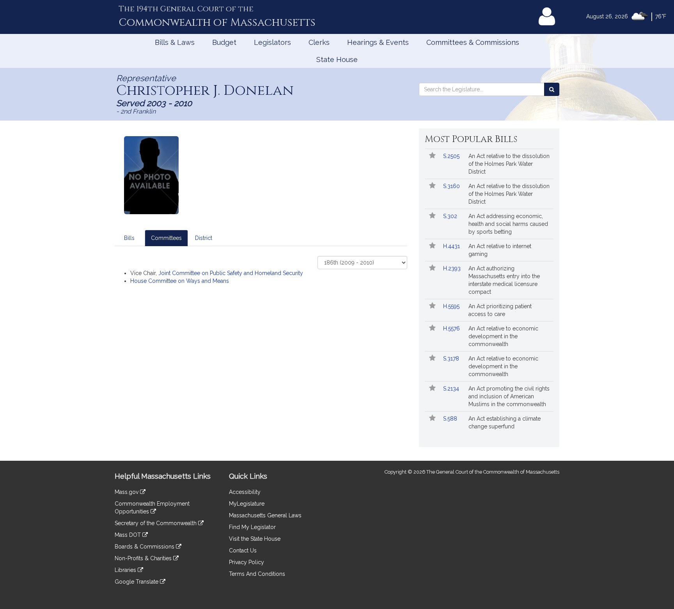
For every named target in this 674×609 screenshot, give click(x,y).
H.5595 (452, 306)
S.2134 (452, 388)
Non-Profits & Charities (144, 558)
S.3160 (452, 186)
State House (337, 59)
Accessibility (245, 492)
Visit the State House (254, 539)
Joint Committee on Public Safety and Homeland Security (230, 273)
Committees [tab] (166, 238)
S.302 (451, 216)
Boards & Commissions (145, 546)
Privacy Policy (246, 562)
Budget (224, 42)
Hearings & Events (378, 42)
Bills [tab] (129, 238)
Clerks (319, 42)
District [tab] (203, 238)
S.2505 (452, 156)
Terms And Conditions (257, 574)
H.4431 (452, 246)
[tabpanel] (261, 270)
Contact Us (243, 550)
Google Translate (137, 582)
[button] (432, 156)
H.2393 (452, 268)
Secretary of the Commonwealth (156, 523)
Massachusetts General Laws (265, 515)
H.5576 (452, 328)
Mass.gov (127, 492)
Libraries (126, 570)
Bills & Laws (175, 42)
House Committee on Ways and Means (179, 281)
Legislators (272, 42)
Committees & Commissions (472, 42)
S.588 (451, 418)
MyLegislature (246, 504)
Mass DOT (128, 535)
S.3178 (452, 358)
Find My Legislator (252, 527)
